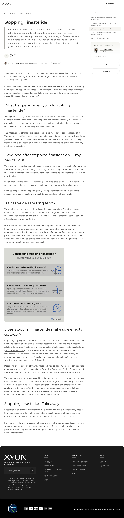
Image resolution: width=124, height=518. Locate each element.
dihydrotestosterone (57, 119)
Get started (110, 3)
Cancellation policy (113, 509)
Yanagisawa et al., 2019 (23, 219)
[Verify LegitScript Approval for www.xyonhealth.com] (12, 508)
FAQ (101, 470)
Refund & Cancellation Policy (53, 470)
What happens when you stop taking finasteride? (103, 19)
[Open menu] (119, 3)
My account (104, 466)
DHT (70, 119)
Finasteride (14, 13)
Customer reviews (79, 466)
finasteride (70, 73)
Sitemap (47, 480)
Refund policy (78, 509)
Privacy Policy (18, 485)
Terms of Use (49, 466)
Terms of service (100, 509)
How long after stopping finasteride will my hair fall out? (104, 24)
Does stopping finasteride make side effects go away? (103, 33)
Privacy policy (89, 509)
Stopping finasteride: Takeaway (101, 38)
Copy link (106, 71)
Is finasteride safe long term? (101, 29)
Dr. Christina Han (23, 63)
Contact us (104, 462)
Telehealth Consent (51, 476)
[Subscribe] (32, 470)
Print (105, 65)
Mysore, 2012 (24, 388)
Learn (6, 13)
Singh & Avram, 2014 (14, 350)
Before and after (78, 470)
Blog (73, 473)
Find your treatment (80, 462)
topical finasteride (53, 369)
